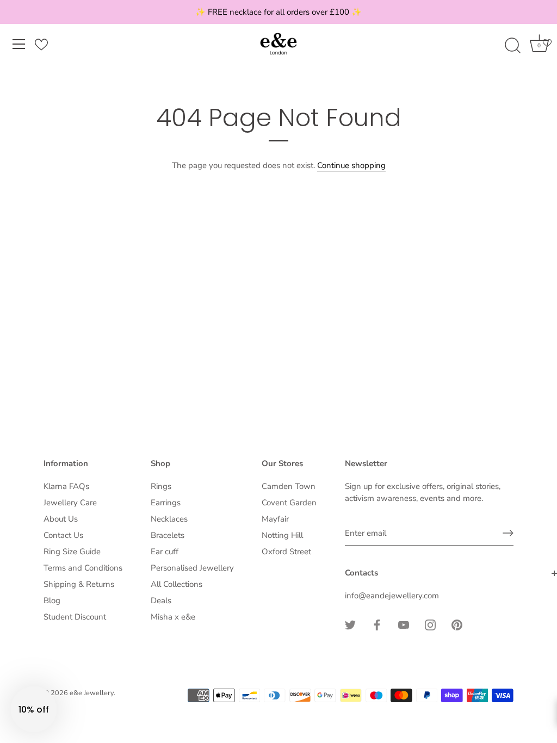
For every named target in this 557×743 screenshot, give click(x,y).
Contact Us (63, 535)
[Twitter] (350, 623)
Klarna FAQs (66, 486)
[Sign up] (508, 533)
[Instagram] (430, 623)
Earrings (166, 502)
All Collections (176, 584)
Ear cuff (164, 551)
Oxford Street (286, 551)
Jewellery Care (70, 502)
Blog (52, 600)
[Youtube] (403, 623)
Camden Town (288, 486)
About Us (61, 518)
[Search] (512, 46)
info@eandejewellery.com (392, 595)
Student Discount (75, 616)
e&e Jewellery (92, 693)
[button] (34, 709)
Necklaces (169, 518)
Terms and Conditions (83, 567)
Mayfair (275, 518)
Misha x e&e (173, 616)
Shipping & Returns (79, 584)
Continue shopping (351, 165)
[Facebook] (377, 623)
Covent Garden (289, 502)
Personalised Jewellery (192, 567)
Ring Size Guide (72, 551)
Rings (161, 486)
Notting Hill (282, 535)
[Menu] (19, 44)
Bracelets (167, 535)
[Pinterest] (456, 623)
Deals (161, 600)
